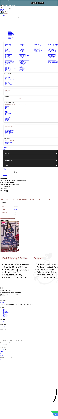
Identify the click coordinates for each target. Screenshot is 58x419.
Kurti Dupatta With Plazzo (10, 62)
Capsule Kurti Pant (8, 54)
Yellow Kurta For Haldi (9, 79)
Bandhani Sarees (22, 54)
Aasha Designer (11, 34)
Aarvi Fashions (10, 33)
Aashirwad (10, 35)
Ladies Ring (7, 117)
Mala (6, 114)
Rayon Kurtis (7, 57)
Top (6, 64)
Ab (8, 36)
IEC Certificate (5, 316)
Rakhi (6, 115)
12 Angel (9, 20)
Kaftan (6, 50)
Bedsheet (6, 98)
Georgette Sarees (22, 64)
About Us (4, 310)
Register (13, 5)
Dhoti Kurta (7, 83)
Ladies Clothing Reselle (9, 126)
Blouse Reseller (8, 131)
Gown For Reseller (8, 133)
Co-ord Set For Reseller (9, 130)
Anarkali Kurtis (8, 63)
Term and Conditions (6, 335)
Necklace (7, 112)
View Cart (2, 13)
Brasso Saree (21, 70)
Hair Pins (7, 119)
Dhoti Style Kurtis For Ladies (10, 68)
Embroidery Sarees (22, 51)
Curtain (20, 98)
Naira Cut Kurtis (8, 67)
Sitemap (4, 337)
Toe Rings (7, 118)
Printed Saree (21, 48)
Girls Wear (7, 93)
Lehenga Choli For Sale (9, 132)
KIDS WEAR (7, 90)
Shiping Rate (5, 326)
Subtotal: (2, 12)
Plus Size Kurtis (8, 56)
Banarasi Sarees (22, 46)
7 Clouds (9, 23)
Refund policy (5, 332)
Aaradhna (10, 32)
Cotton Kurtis (7, 46)
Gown (6, 49)
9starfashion (10, 25)
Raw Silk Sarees (22, 63)
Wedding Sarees (22, 49)
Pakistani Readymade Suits (38, 48)
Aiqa (9, 39)
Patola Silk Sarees (22, 62)
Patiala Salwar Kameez (38, 49)
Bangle (6, 109)
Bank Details (5, 314)
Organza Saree (22, 68)
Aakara (9, 29)
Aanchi (9, 31)
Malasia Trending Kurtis (9, 61)
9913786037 (2, 302)
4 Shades (9, 21)
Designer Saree (22, 44)
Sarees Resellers (8, 127)
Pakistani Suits (36, 44)
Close (7, 11)
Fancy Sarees (21, 67)
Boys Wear (7, 91)
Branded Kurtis (8, 69)
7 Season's (10, 24)
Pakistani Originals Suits (38, 50)
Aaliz (9, 30)
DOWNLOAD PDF (5, 220)
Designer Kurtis (8, 45)
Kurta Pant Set (8, 52)
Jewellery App (7, 120)
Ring (6, 107)
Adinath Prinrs (10, 37)
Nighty (6, 143)
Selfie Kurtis (7, 48)
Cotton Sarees (21, 45)
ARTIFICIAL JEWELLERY (10, 104)
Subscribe (2, 295)
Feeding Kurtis (8, 44)
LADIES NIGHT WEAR (9, 140)
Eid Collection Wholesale (38, 51)
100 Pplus (10, 18)
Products (4, 169)
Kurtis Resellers (8, 129)
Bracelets (7, 106)
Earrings (6, 111)
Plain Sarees (21, 50)
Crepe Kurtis (7, 55)
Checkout (6, 13)
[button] (29, 417)
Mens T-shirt (7, 81)
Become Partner (5, 312)
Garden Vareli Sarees (23, 57)
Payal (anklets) (8, 113)
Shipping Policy (5, 333)
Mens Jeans (7, 82)
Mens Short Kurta (8, 84)
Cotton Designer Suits (38, 46)
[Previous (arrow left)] (0, 288)
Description (5, 175)
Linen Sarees (21, 61)
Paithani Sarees (22, 58)
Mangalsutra (7, 108)
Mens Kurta (7, 77)
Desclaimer (5, 334)
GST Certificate (5, 315)
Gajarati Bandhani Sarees (24, 55)
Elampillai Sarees (22, 56)
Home (4, 15)
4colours (9, 22)
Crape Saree (21, 69)
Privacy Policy (5, 331)
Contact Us (6, 5)
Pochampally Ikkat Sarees (24, 60)
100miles (9, 19)
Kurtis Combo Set (8, 60)
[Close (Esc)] (0, 287)
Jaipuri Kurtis (7, 51)
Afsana (9, 38)
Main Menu (5, 147)
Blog (3, 313)
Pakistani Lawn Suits (37, 45)
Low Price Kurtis (8, 58)
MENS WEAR (7, 75)
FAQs (4, 336)
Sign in (9, 5)
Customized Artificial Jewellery (25, 104)
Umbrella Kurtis (8, 70)
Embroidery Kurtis (8, 71)
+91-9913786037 (4, 0)
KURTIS (15, 209)
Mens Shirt (7, 78)
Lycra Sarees (21, 52)
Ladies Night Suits (8, 142)
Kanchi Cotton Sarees (23, 71)
